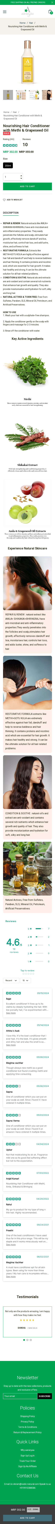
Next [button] (49, 95)
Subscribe (44, 1396)
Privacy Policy (27, 1421)
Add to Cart (27, 1518)
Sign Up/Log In (28, 1455)
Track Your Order (27, 1461)
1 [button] (24, 1340)
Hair (31, 23)
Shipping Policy (27, 1416)
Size (5, 159)
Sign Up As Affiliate (27, 1466)
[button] (38, 928)
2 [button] (27, 1340)
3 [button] (31, 1340)
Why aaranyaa (27, 1450)
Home (23, 23)
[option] (27, 1322)
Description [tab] (10, 212)
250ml (8, 165)
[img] (10, 145)
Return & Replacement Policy (28, 1432)
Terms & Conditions (27, 1427)
